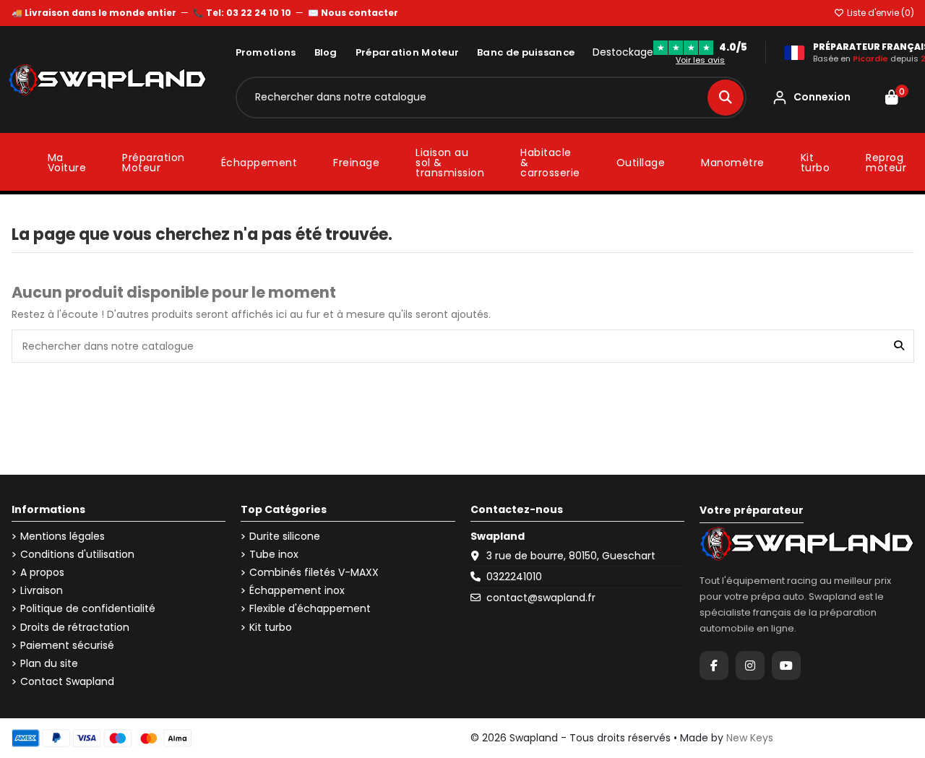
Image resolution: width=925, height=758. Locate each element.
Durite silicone (284, 536)
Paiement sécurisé (67, 646)
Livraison (41, 591)
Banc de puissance (526, 52)
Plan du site (49, 664)
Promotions (266, 52)
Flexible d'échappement (310, 609)
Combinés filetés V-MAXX (314, 573)
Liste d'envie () (879, 13)
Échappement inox (297, 591)
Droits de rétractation (74, 627)
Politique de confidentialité (87, 609)
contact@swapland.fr (540, 597)
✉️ (353, 13)
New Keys (749, 738)
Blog (325, 52)
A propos (42, 573)
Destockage (623, 52)
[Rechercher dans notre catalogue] (725, 97)
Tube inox (273, 554)
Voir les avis (700, 60)
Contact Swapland (67, 682)
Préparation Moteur (407, 52)
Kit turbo (270, 627)
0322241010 (514, 576)
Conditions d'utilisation (77, 554)
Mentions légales (62, 536)
